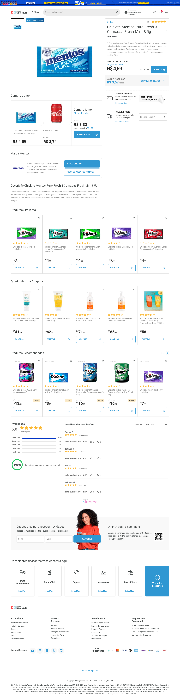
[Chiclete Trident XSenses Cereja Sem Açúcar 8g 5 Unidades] (153, 229)
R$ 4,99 (47, 400)
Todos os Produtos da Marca (80, 172)
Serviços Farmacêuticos (60, 632)
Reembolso (95, 632)
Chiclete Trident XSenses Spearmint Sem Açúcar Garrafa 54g (121, 392)
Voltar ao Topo (88, 670)
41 (17, 332)
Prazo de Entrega (98, 629)
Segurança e (138, 619)
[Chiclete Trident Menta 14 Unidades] (26, 229)
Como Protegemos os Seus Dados (145, 632)
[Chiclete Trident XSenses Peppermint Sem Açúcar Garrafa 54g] (90, 372)
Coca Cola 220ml (50, 130)
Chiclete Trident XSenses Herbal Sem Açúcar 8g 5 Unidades (55, 249)
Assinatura (55, 638)
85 (112, 332)
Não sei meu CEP (122, 122)
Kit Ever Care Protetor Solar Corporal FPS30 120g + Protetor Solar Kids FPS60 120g (151, 320)
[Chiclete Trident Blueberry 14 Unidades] (121, 229)
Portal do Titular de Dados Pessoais (145, 629)
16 (80, 403)
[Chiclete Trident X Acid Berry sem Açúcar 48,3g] (26, 372)
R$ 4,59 (19, 142)
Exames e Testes (57, 629)
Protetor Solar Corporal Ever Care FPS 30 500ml (88, 319)
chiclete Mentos (74, 164)
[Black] (90, 3)
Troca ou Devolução (99, 636)
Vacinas (54, 625)
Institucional (17, 618)
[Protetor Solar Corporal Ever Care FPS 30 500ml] (90, 301)
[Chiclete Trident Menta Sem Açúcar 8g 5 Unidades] (90, 229)
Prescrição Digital (57, 635)
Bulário (13, 636)
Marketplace (96, 639)
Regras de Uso (121, 103)
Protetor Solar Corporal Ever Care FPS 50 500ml (120, 319)
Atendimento (98, 618)
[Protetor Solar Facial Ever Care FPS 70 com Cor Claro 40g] (26, 301)
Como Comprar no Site (100, 623)
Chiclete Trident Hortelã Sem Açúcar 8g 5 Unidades (57, 391)
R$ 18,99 (79, 400)
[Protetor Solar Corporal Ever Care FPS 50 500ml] (121, 301)
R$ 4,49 (46, 138)
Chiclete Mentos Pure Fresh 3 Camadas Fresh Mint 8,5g (25, 132)
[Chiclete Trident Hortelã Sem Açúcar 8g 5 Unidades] (58, 372)
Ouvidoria (14, 629)
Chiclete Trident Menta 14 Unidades (24, 248)
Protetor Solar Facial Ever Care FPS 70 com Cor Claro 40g (26, 319)
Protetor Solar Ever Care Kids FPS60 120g (57, 319)
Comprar (157, 70)
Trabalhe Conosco (18, 626)
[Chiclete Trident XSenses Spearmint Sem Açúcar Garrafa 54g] (121, 372)
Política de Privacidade (140, 625)
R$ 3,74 (50, 142)
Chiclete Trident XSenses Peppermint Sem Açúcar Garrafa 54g (90, 392)
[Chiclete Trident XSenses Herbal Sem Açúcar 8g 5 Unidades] (58, 229)
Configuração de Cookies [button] (141, 635)
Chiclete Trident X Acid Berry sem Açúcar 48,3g (25, 391)
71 (80, 332)
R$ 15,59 (16, 400)
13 (17, 403)
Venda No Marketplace (19, 623)
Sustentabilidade (17, 639)
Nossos (55, 619)
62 (49, 332)
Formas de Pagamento (100, 626)
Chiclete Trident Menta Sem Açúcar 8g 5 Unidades (88, 248)
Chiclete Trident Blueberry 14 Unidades (120, 248)
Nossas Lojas (16, 632)
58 (144, 332)
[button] (17, 25)
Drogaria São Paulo (115, 64)
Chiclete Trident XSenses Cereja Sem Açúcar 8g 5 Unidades (153, 248)
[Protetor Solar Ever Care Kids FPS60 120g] (58, 301)
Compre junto (83, 134)
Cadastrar (87, 539)
